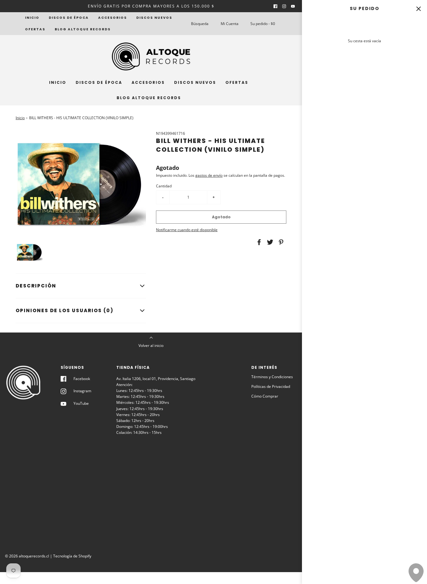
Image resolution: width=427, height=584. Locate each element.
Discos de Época (69, 17)
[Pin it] (280, 242)
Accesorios (112, 17)
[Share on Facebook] (258, 242)
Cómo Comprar (264, 396)
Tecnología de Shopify (72, 556)
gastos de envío (209, 175)
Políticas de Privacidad (270, 386)
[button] (29, 252)
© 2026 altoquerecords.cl (27, 556)
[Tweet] (269, 242)
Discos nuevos (154, 17)
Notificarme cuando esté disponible (187, 229)
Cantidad (164, 186)
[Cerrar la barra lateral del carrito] (418, 8)
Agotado (221, 217)
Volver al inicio (150, 345)
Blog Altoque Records (83, 29)
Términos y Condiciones (272, 376)
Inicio (32, 17)
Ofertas (35, 29)
